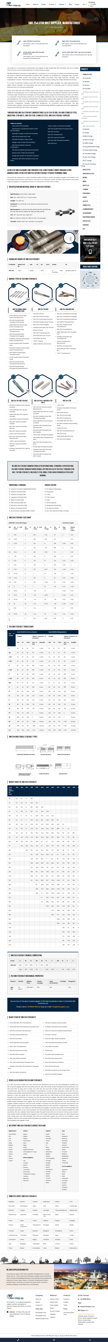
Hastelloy (86, 185)
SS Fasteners (87, 78)
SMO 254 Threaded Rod (55, 134)
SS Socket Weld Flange (90, 150)
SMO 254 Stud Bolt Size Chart (21, 136)
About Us (35, 4)
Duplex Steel (87, 170)
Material (61, 4)
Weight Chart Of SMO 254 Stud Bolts (23, 142)
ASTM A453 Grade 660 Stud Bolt (89, 117)
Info (84, 4)
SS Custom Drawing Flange (88, 165)
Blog (70, 4)
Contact (77, 4)
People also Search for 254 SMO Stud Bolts (25, 156)
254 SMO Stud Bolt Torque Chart (22, 139)
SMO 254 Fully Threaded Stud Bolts (58, 140)
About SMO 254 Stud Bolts (20, 126)
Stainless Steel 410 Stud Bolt (89, 107)
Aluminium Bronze (88, 209)
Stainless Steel (87, 75)
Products (51, 4)
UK (82, 1314)
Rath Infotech (73, 1335)
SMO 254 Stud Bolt (88, 126)
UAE (79, 1314)
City (84, 229)
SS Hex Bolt (86, 81)
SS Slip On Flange (88, 140)
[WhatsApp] (90, 1340)
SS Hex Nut (86, 85)
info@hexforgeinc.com (87, 1306)
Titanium (85, 189)
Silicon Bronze (87, 213)
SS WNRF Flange (88, 143)
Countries (86, 225)
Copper (85, 197)
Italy (89, 1314)
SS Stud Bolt (86, 88)
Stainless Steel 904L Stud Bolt (90, 112)
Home (28, 4)
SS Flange (86, 133)
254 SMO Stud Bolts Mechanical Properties (25, 150)
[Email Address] (54, 1340)
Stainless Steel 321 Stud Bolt (89, 98)
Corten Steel (87, 221)
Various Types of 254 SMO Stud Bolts (59, 126)
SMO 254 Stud (52, 143)
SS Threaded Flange (89, 153)
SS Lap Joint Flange (89, 157)
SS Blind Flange (87, 136)
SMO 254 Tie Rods (53, 132)
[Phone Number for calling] (18, 1340)
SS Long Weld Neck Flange (91, 147)
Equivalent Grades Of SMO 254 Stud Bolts (25, 133)
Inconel (85, 178)
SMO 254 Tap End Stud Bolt (56, 137)
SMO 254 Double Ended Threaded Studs (60, 129)
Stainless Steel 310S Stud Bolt (90, 93)
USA (85, 1314)
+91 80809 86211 (85, 1299)
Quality (44, 4)
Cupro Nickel (86, 193)
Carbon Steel (87, 205)
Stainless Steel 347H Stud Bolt (90, 103)
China (92, 1314)
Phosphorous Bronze (89, 217)
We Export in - (83, 1310)
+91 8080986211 (90, 257)
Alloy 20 (85, 201)
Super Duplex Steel (88, 174)
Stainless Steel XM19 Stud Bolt (90, 122)
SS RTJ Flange (87, 160)
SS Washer (86, 129)
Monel (84, 182)
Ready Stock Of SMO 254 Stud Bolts (23, 153)
